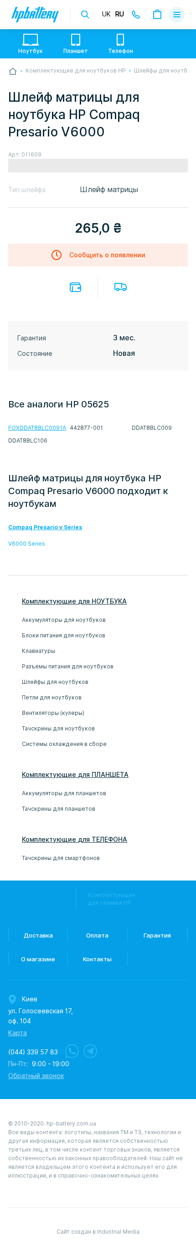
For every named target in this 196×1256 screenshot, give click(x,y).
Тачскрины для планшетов (58, 808)
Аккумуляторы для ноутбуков (64, 619)
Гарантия (157, 935)
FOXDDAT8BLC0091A (37, 427)
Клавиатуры (38, 650)
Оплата (75, 287)
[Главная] (12, 71)
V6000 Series (26, 543)
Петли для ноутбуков (52, 697)
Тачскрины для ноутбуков (58, 728)
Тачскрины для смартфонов (61, 858)
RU (119, 14)
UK (106, 14)
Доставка (120, 287)
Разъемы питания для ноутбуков (67, 666)
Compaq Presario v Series (45, 527)
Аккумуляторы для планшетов (64, 793)
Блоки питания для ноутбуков (63, 635)
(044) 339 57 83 (33, 1052)
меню (177, 14)
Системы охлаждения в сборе (64, 743)
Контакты (97, 959)
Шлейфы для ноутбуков (55, 681)
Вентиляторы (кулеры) (53, 712)
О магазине (38, 959)
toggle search (85, 14)
